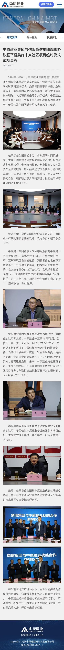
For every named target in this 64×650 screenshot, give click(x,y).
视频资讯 (52, 37)
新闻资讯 (12, 37)
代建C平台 (46, 4)
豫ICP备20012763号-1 (32, 645)
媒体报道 (32, 37)
